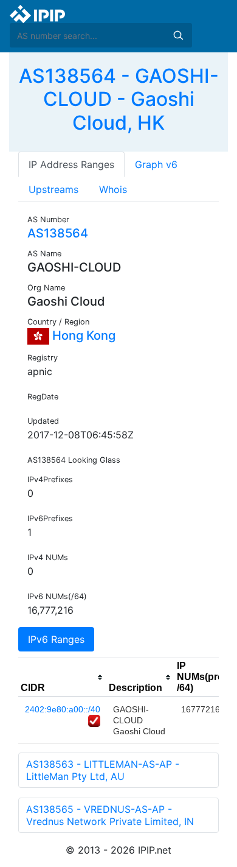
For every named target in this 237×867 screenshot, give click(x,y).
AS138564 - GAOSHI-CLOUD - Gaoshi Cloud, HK (119, 99)
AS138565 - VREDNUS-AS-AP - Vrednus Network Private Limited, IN (110, 815)
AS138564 (57, 233)
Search (178, 35)
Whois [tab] (113, 189)
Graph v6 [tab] (156, 164)
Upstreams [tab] (53, 189)
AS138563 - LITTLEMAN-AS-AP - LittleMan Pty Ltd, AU (102, 770)
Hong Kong (82, 335)
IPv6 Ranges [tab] (56, 639)
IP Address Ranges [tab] (71, 164)
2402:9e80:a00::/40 (62, 709)
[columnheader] (62, 677)
